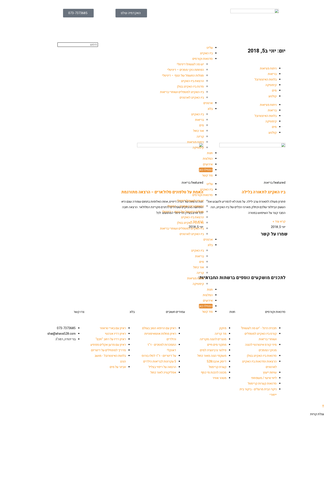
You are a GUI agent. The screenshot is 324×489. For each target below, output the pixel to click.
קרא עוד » (279, 221)
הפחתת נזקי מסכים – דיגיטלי (185, 69)
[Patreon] (268, 289)
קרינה (200, 136)
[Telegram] (244, 289)
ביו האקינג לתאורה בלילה (263, 192)
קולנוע (272, 96)
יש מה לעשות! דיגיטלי (190, 64)
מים (201, 125)
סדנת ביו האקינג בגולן (190, 86)
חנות (210, 153)
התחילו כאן (206, 170)
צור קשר (207, 175)
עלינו (210, 47)
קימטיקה (198, 147)
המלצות (208, 158)
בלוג (210, 108)
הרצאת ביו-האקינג (192, 81)
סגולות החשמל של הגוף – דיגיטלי (183, 75)
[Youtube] (256, 289)
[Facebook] (279, 289)
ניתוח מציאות (195, 142)
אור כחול (198, 131)
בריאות (199, 120)
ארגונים (208, 103)
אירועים (208, 164)
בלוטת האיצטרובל (266, 79)
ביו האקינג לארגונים (192, 97)
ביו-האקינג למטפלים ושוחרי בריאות (182, 92)
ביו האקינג (206, 53)
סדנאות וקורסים (202, 58)
